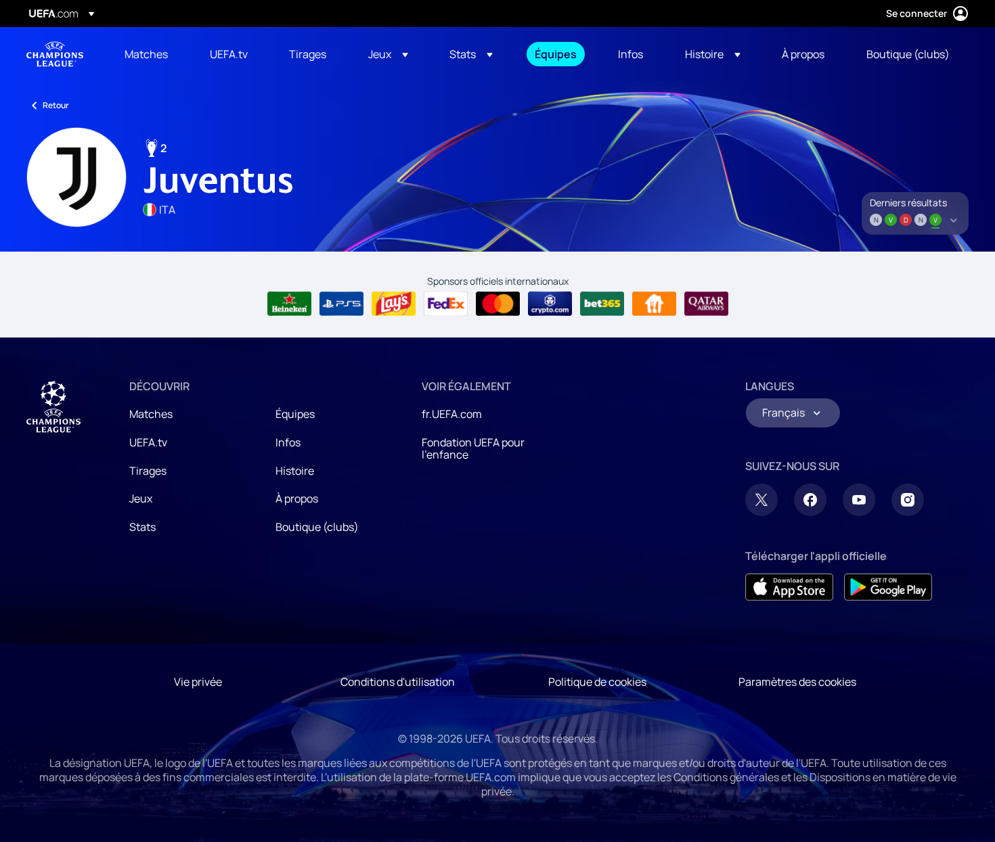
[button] (388, 54)
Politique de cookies (597, 681)
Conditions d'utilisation (397, 681)
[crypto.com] (550, 303)
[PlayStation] (341, 303)
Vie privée (198, 681)
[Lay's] (394, 303)
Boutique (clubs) (317, 526)
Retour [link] (56, 105)
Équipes (295, 413)
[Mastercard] (498, 303)
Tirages (148, 470)
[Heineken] (289, 303)
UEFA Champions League (54, 54)
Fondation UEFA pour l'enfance (473, 448)
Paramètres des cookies (797, 681)
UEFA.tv (148, 442)
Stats (142, 526)
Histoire (294, 470)
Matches (151, 413)
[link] (146, 54)
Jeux (140, 498)
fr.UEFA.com (452, 413)
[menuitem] (150, 54)
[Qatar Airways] (706, 303)
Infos (288, 442)
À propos (296, 498)
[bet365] (602, 303)
